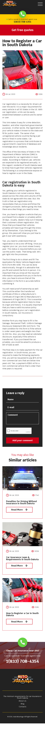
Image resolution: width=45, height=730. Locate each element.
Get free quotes (22, 30)
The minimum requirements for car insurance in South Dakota (22, 697)
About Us (22, 701)
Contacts (22, 706)
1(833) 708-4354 (22, 22)
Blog (22, 704)
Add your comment (22, 440)
